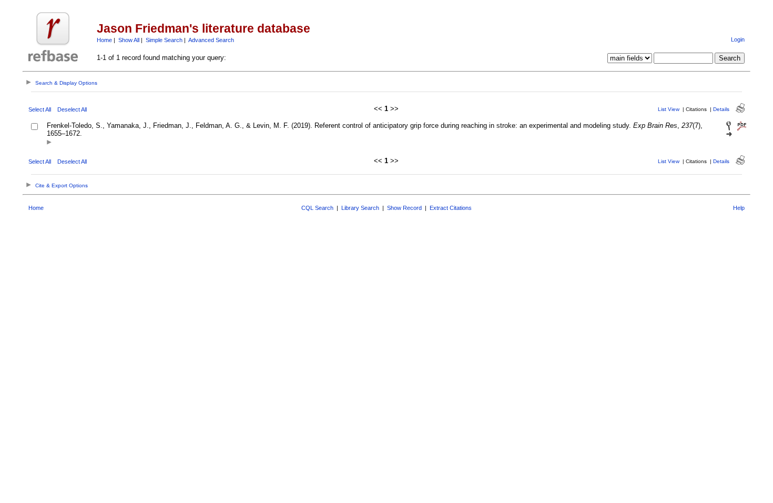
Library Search (360, 208)
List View (668, 109)
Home (104, 40)
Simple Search (164, 40)
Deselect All (72, 109)
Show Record (404, 208)
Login (738, 39)
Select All (39, 109)
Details (721, 109)
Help (739, 208)
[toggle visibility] (49, 143)
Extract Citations (451, 208)
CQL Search (317, 208)
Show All (128, 40)
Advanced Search (211, 40)
